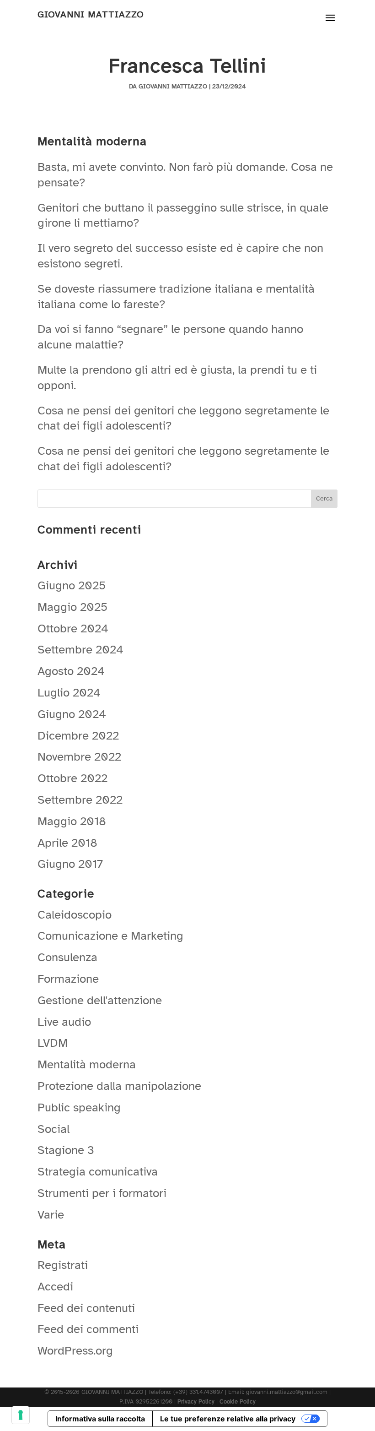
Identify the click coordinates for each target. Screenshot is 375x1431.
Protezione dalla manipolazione (119, 1086)
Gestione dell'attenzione (100, 1000)
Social (54, 1129)
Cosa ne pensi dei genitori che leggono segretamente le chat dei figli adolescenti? (183, 418)
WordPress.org (75, 1350)
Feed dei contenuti (86, 1308)
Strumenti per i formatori (102, 1193)
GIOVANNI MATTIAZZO (91, 14)
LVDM (53, 1042)
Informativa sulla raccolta (100, 1418)
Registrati (63, 1265)
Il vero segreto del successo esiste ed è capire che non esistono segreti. (180, 255)
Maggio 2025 (72, 607)
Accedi (55, 1286)
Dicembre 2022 (78, 735)
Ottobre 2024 (73, 628)
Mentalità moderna (87, 1064)
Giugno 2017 (70, 863)
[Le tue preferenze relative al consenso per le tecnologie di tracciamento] (20, 1415)
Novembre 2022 (79, 756)
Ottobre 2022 (72, 778)
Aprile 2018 (67, 842)
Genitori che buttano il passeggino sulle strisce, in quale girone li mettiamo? (183, 215)
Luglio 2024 (69, 692)
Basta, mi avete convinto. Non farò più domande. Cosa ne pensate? (185, 174)
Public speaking (79, 1107)
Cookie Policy (238, 1401)
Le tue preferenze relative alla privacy (227, 1418)
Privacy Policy (195, 1401)
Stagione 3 (66, 1150)
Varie (51, 1214)
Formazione (68, 978)
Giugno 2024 (72, 714)
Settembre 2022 (80, 799)
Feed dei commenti (88, 1329)
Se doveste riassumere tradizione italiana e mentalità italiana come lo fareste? (176, 296)
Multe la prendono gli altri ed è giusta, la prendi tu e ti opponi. (177, 377)
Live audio (64, 1021)
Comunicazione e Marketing (110, 935)
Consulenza (67, 957)
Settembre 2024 (80, 649)
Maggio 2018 (72, 821)
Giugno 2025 (72, 585)
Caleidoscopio (75, 914)
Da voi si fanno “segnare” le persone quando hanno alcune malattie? (170, 336)
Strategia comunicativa (98, 1171)
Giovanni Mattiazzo (173, 86)
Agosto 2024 (71, 671)
